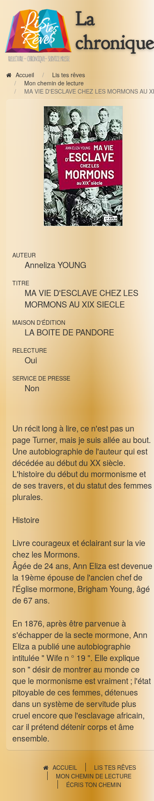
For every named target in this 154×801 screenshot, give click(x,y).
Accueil (25, 75)
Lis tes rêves (68, 75)
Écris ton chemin (93, 784)
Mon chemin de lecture (54, 83)
